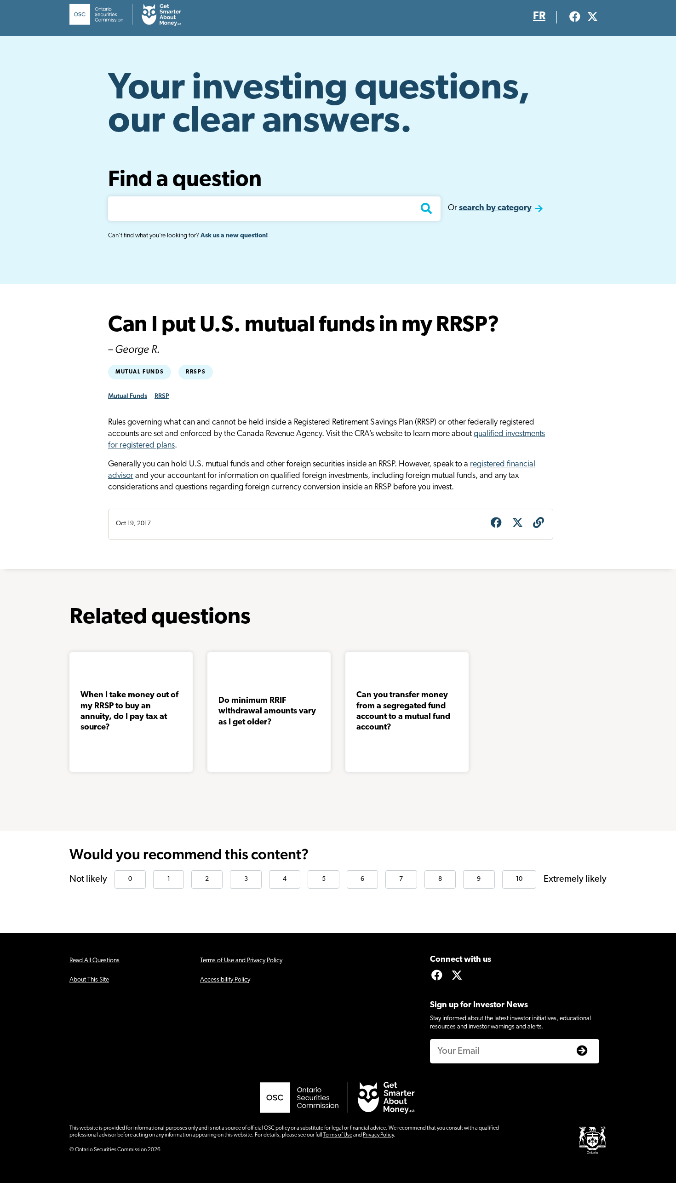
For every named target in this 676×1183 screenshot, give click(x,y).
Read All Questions (94, 960)
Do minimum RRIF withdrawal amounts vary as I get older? (267, 712)
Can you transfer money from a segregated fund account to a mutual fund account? (403, 711)
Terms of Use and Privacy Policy (241, 960)
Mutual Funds (139, 372)
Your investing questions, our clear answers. (319, 106)
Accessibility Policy (225, 979)
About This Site (89, 979)
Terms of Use (337, 1135)
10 (519, 879)
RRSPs (196, 372)
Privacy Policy (378, 1135)
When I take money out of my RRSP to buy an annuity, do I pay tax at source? (129, 711)
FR (539, 16)
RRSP (162, 395)
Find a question (185, 180)
